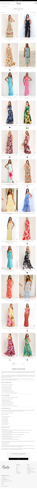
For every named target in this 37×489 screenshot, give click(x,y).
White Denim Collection (5, 424)
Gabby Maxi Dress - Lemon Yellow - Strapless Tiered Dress (10, 213)
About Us (17, 467)
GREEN (26, 128)
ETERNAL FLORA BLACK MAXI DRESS (27, 270)
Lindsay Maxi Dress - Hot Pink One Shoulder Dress (27, 97)
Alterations (28, 473)
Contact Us (2, 482)
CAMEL (27, 186)
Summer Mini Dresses (5, 420)
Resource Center (18, 473)
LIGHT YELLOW (9, 330)
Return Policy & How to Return (31, 468)
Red (27, 330)
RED (27, 243)
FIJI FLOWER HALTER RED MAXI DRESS (27, 241)
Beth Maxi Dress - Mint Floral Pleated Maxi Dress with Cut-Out (10, 184)
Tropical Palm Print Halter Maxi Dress (10, 125)
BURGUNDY (9, 157)
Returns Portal (29, 469)
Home (2, 6)
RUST (28, 128)
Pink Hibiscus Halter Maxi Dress (10, 299)
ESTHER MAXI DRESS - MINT (9, 270)
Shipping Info (29, 467)
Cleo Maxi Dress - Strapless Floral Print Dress (27, 328)
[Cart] (35, 3)
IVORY (9, 41)
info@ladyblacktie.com (6, 479)
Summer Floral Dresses (5, 421)
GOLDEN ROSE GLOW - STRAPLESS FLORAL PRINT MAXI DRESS (27, 125)
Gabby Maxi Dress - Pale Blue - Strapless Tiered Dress (27, 300)
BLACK (27, 272)
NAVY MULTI (9, 127)
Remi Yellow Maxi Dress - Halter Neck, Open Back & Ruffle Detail (10, 242)
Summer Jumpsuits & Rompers (6, 416)
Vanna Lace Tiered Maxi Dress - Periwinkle (27, 213)
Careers (17, 469)
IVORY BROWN (9, 70)
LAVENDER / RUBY (9, 360)
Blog (16, 468)
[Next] (24, 364)
